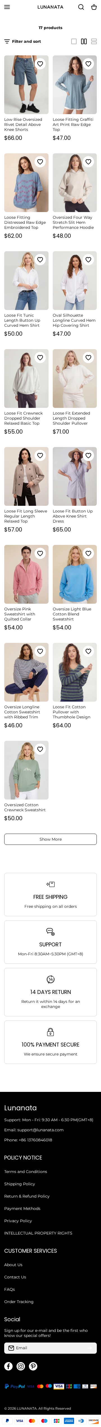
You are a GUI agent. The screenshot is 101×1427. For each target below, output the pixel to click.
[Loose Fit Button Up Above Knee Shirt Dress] (75, 476)
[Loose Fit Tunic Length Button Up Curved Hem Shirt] (26, 280)
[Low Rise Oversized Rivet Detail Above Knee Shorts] (26, 84)
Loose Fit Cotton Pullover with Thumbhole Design (71, 712)
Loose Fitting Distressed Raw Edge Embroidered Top (25, 222)
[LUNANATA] (50, 7)
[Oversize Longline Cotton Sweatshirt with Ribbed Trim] (26, 672)
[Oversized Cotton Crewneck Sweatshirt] (26, 770)
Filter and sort (26, 41)
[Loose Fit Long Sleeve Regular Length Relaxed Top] (26, 476)
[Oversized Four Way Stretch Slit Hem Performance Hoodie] (75, 182)
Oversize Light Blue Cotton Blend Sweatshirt (72, 614)
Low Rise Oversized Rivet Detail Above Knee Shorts (23, 124)
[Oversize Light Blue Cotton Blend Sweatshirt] (75, 574)
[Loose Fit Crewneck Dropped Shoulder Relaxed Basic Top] (26, 378)
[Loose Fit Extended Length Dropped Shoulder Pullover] (75, 378)
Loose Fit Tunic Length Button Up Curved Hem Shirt (22, 320)
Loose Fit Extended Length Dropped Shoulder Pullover (71, 418)
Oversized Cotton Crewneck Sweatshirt (25, 807)
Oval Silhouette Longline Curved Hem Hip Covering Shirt (74, 320)
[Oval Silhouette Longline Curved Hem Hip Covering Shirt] (75, 280)
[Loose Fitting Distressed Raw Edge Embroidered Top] (26, 182)
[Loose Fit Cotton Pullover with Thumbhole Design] (75, 672)
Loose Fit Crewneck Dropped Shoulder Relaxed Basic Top (23, 418)
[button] (94, 7)
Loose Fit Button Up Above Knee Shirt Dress (73, 516)
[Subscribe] (90, 1348)
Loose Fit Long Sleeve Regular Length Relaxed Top (25, 516)
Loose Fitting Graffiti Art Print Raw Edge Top (73, 124)
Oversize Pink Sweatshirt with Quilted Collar (19, 614)
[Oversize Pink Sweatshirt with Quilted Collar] (26, 574)
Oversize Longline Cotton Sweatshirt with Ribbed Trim (22, 712)
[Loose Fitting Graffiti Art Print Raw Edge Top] (75, 84)
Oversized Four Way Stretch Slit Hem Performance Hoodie (73, 222)
